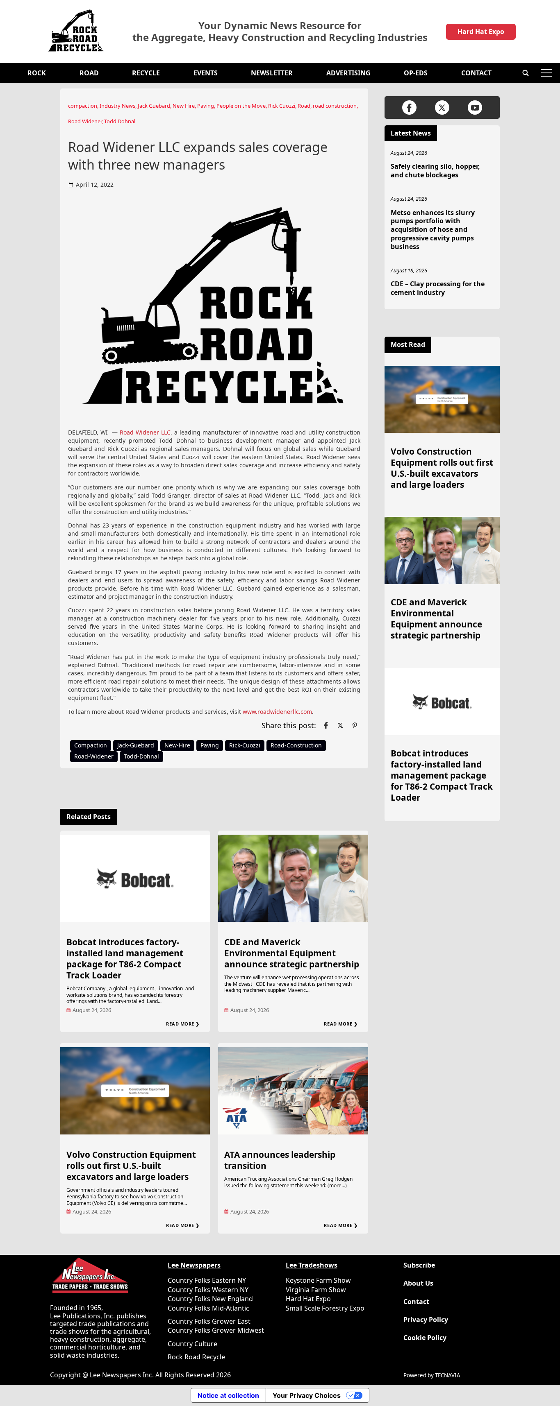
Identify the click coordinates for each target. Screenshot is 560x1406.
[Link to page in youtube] (475, 107)
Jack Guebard (154, 105)
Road (89, 72)
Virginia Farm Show (316, 1289)
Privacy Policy (425, 1320)
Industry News (117, 105)
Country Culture (192, 1343)
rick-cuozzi (244, 745)
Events (205, 72)
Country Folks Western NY (208, 1289)
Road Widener (85, 121)
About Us (418, 1283)
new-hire (177, 745)
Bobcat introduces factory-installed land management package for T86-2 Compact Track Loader (124, 958)
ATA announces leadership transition (279, 1160)
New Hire (184, 105)
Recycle (146, 72)
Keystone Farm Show (318, 1280)
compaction (82, 105)
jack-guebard (135, 745)
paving (209, 745)
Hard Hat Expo (481, 31)
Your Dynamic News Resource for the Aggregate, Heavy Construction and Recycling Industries (280, 31)
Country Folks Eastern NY (207, 1280)
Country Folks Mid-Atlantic (208, 1308)
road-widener (94, 756)
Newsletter (272, 72)
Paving (205, 105)
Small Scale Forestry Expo (325, 1308)
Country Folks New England (210, 1298)
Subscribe (419, 1265)
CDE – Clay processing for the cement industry (438, 288)
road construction (335, 105)
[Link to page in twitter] (340, 725)
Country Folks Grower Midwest (216, 1330)
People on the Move (241, 105)
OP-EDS (416, 72)
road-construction (296, 745)
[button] (526, 73)
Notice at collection (228, 1395)
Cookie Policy (424, 1338)
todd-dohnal (141, 756)
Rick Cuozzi (281, 105)
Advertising (348, 72)
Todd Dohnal (119, 121)
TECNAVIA (447, 1375)
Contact (476, 72)
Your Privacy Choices (307, 1395)
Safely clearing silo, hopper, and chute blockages (435, 170)
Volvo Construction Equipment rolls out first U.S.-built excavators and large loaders (131, 1165)
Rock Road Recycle (196, 1356)
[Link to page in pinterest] (354, 725)
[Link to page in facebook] (325, 725)
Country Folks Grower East (209, 1321)
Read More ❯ (183, 1024)
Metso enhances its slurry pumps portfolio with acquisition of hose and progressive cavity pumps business (433, 229)
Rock (36, 72)
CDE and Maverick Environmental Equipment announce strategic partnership (291, 953)
